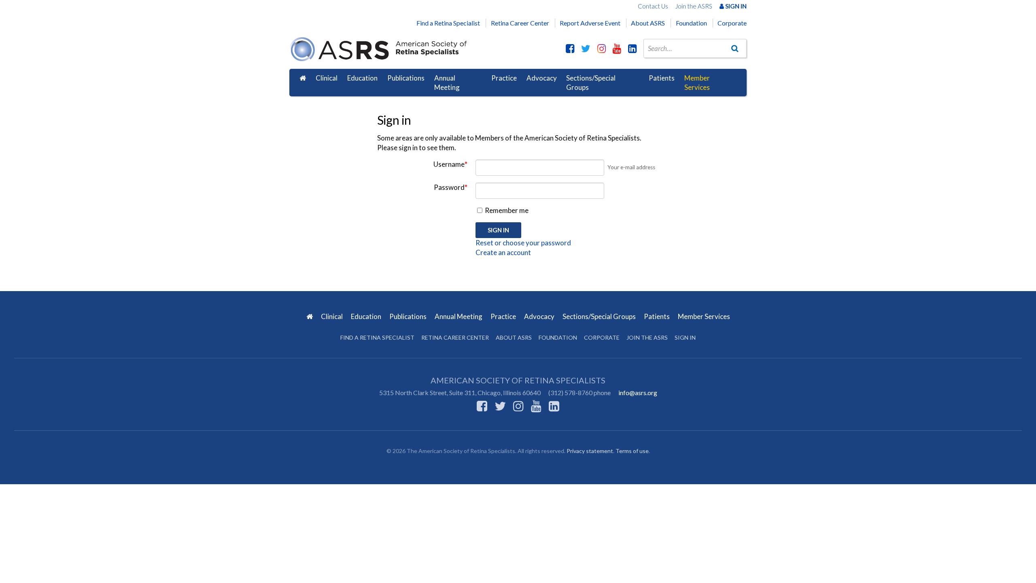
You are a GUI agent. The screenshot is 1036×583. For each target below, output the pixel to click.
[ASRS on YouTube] (617, 48)
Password (450, 187)
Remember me (506, 210)
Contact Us (653, 6)
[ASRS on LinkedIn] (632, 48)
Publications (406, 78)
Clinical (327, 78)
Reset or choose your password (523, 242)
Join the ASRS (693, 6)
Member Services (697, 83)
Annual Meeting (447, 83)
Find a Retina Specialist (448, 23)
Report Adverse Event (590, 23)
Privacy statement (590, 450)
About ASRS (648, 23)
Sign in (685, 337)
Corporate (732, 23)
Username (450, 164)
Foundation (691, 23)
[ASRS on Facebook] (570, 48)
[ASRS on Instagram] (601, 48)
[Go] (735, 48)
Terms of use (632, 450)
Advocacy (541, 78)
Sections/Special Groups (591, 83)
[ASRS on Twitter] (585, 48)
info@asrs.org (637, 392)
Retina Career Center (520, 23)
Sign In (735, 6)
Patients (662, 78)
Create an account (503, 252)
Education (362, 78)
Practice (504, 78)
